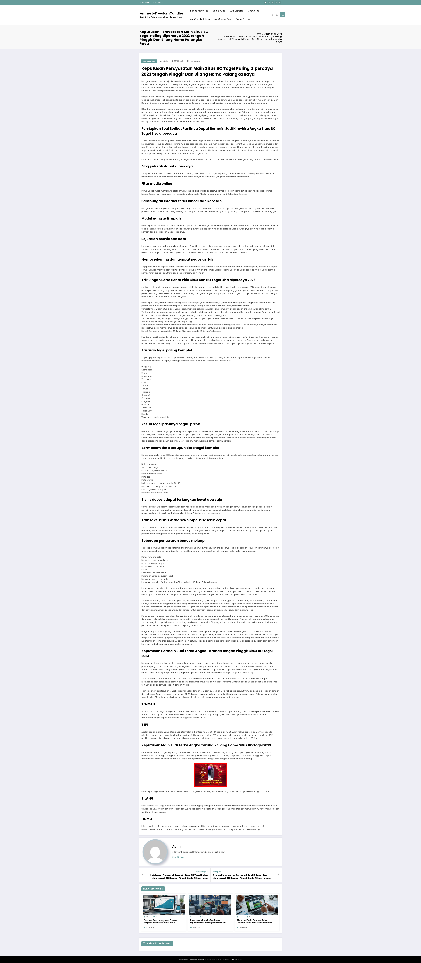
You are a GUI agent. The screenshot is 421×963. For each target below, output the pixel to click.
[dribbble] (272, 2)
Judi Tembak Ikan (200, 19)
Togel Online (243, 19)
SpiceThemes (237, 959)
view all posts (178, 857)
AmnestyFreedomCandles (162, 13)
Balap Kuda (219, 10)
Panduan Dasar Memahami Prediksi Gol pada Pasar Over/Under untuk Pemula (160, 921)
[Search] (273, 15)
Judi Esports (236, 10)
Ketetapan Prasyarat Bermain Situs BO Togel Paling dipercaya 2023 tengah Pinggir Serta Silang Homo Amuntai (179, 876)
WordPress (207, 959)
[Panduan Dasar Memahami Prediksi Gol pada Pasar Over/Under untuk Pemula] (164, 904)
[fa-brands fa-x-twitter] (269, 2)
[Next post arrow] (279, 875)
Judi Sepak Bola (223, 19)
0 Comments (194, 61)
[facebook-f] (265, 2)
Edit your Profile (212, 852)
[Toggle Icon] (282, 14)
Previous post (202, 872)
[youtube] (279, 2)
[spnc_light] (277, 14)
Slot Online (253, 10)
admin (165, 61)
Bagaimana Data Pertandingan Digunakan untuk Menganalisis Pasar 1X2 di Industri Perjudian (208, 921)
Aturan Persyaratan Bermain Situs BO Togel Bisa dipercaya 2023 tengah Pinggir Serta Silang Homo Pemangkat (241, 876)
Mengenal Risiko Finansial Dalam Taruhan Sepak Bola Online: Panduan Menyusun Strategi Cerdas (254, 921)
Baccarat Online (199, 10)
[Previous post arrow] (142, 875)
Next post (217, 872)
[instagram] (276, 2)
